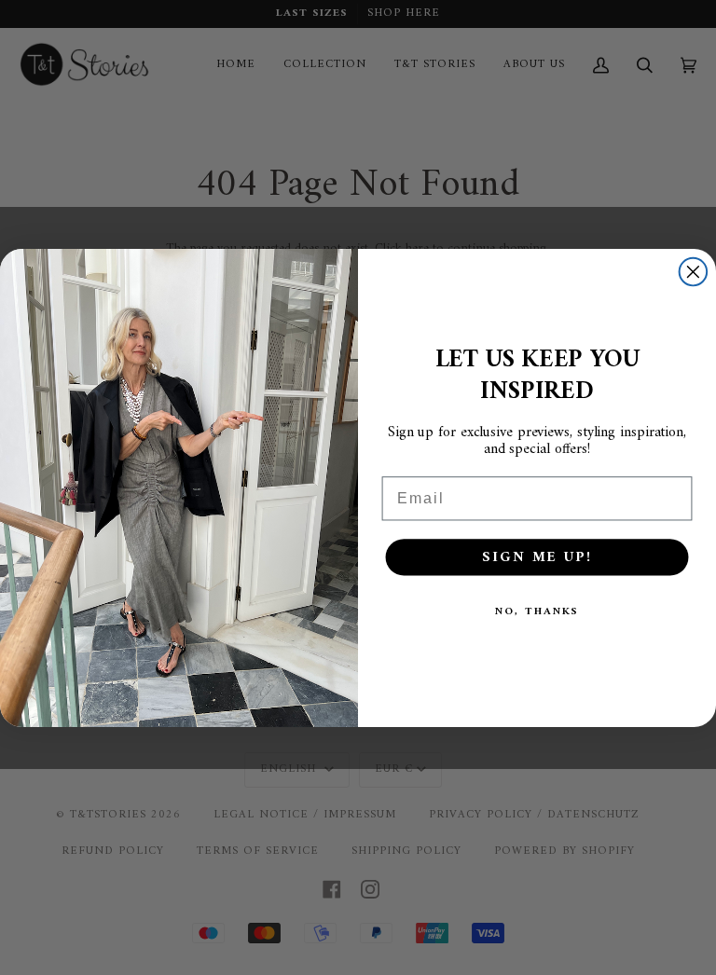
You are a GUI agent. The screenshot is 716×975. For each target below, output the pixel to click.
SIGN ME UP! (536, 556)
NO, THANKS (537, 611)
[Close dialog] (694, 272)
